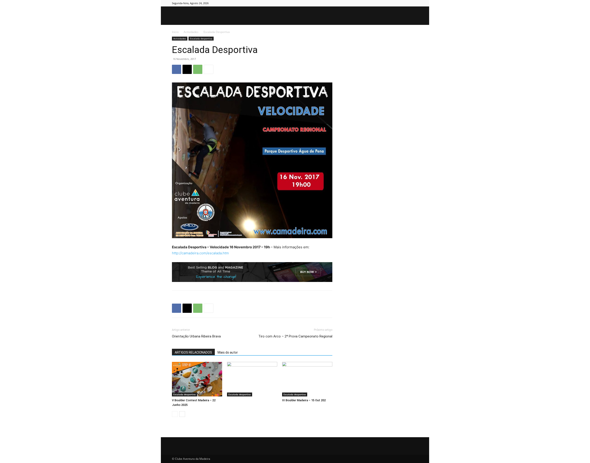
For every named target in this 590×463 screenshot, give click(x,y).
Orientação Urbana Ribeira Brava (196, 336)
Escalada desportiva (201, 38)
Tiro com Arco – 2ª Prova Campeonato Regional (295, 336)
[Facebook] (391, 3)
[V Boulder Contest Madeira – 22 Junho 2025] (197, 379)
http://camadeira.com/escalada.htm (200, 253)
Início (175, 32)
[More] (208, 69)
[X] (407, 3)
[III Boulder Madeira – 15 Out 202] (307, 379)
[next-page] (182, 414)
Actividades (191, 32)
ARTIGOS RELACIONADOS (193, 352)
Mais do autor (228, 352)
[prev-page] (175, 414)
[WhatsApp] (197, 69)
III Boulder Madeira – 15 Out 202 (304, 400)
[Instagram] (399, 3)
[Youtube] (414, 3)
